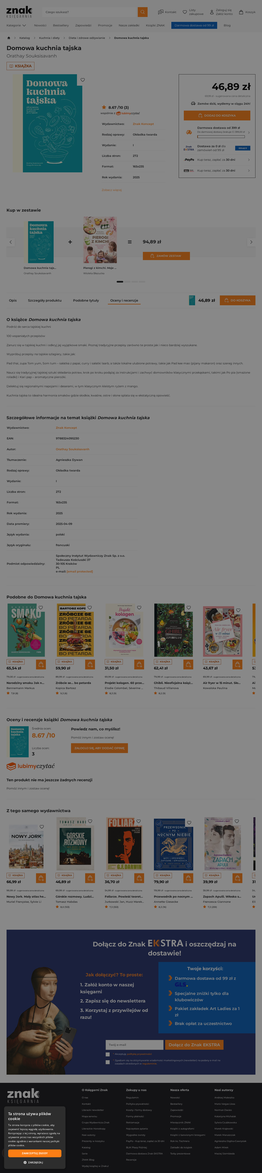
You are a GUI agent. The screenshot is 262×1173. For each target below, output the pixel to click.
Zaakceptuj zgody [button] (34, 1153)
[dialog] (35, 1137)
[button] (34, 1162)
